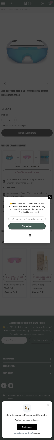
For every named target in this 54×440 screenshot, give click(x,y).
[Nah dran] (50, 197)
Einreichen (27, 226)
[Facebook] (24, 235)
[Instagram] (30, 235)
